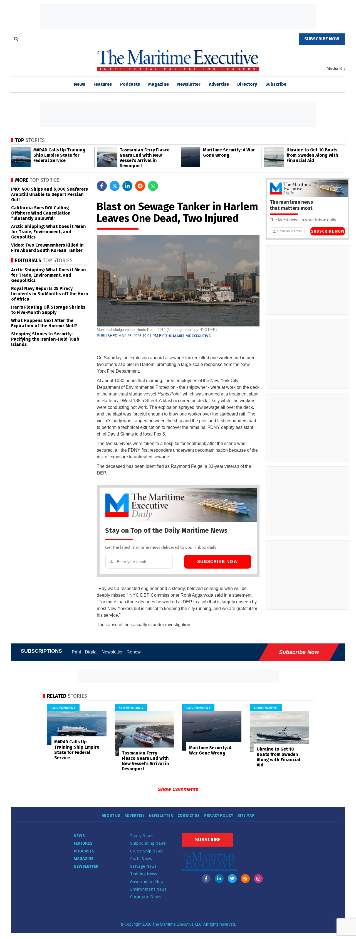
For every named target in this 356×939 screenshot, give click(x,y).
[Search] (16, 40)
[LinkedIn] (219, 878)
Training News (143, 873)
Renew (134, 652)
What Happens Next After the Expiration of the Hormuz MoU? (44, 323)
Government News (147, 881)
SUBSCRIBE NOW (321, 38)
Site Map (246, 815)
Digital (91, 652)
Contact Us (188, 815)
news (79, 84)
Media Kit (336, 68)
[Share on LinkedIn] (127, 186)
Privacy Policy (218, 815)
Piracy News (141, 835)
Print (76, 652)
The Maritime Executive (188, 336)
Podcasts (130, 84)
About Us (111, 815)
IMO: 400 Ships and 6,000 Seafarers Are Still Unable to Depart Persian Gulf (49, 194)
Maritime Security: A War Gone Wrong (229, 152)
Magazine (158, 84)
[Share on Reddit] (140, 186)
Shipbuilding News (148, 843)
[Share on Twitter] (115, 186)
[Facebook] (206, 878)
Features (102, 84)
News (79, 835)
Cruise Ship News (146, 851)
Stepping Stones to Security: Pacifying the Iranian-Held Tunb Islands (45, 339)
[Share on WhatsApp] (153, 186)
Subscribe (275, 84)
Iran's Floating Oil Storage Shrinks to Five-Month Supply (48, 309)
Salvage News (143, 866)
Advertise (219, 84)
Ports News (141, 858)
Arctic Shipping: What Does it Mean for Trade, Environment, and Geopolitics (48, 232)
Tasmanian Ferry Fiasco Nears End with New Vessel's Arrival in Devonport (145, 157)
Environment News (148, 889)
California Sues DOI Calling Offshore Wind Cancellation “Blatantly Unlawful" (41, 213)
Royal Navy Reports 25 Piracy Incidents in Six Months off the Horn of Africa (49, 294)
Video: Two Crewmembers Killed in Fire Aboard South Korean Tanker (47, 247)
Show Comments (178, 789)
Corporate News (145, 896)
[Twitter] (232, 878)
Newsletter (189, 84)
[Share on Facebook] (102, 186)
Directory (247, 84)
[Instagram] (258, 878)
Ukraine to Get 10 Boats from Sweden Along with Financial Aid (312, 155)
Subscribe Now (217, 561)
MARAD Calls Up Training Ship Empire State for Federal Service (59, 155)
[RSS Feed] (245, 878)
